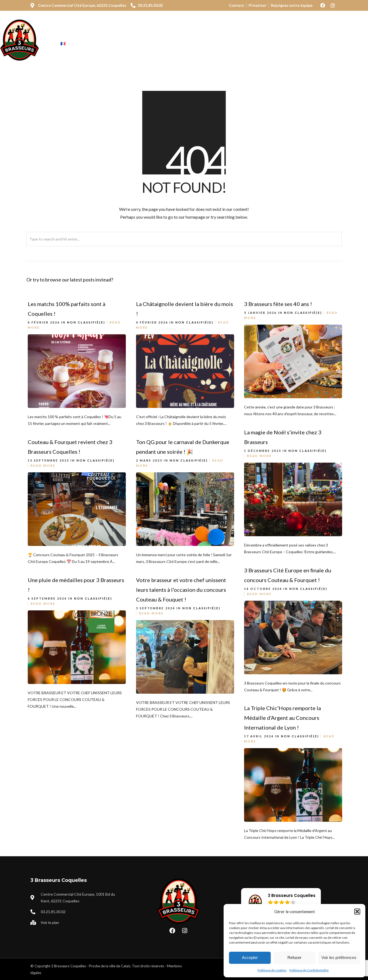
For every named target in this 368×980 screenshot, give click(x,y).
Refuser (294, 957)
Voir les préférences (338, 957)
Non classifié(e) (86, 322)
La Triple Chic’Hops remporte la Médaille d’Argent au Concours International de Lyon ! (282, 718)
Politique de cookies (272, 970)
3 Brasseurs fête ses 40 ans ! (278, 304)
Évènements (193, 35)
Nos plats (71, 35)
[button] (357, 911)
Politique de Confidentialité (309, 970)
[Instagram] (333, 5)
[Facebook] (323, 5)
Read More (259, 456)
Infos (225, 35)
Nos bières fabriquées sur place (130, 35)
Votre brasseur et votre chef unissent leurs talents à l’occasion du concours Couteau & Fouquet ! (181, 590)
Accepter (250, 957)
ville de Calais (119, 966)
